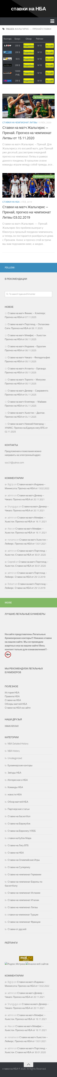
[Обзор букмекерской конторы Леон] (7, 45)
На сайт (49, 46)
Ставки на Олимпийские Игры (24, 860)
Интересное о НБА (18, 780)
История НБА (12, 692)
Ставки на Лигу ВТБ (18, 845)
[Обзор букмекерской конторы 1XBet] (7, 52)
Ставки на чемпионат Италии (23, 900)
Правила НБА (12, 696)
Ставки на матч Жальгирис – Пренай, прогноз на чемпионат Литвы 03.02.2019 (26, 212)
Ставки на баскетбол (19, 816)
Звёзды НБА (14, 772)
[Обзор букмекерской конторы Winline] (7, 73)
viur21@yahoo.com (14, 462)
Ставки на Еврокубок (19, 823)
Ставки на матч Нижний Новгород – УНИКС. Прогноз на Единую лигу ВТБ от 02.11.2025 (26, 427)
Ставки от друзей (17, 929)
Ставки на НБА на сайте (18, 707)
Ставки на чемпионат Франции (24, 922)
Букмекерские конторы (20, 765)
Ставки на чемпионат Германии (24, 874)
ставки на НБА (28, 9)
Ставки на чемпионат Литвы (19, 122)
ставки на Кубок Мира (19, 838)
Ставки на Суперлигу (19, 867)
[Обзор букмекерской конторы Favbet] (7, 80)
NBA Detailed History (18, 743)
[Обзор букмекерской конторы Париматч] (7, 58)
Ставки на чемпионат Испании (24, 892)
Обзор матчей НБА (18, 801)
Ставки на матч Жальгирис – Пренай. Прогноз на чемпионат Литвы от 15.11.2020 (26, 133)
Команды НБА (15, 787)
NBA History (14, 751)
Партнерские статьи (18, 809)
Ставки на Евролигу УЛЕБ (22, 830)
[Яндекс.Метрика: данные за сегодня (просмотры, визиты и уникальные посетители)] (15, 964)
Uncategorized (15, 758)
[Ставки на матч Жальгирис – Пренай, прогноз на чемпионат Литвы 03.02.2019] (28, 185)
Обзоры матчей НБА (16, 704)
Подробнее (28, 46)
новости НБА (15, 794)
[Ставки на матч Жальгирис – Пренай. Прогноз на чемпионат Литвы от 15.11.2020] (28, 106)
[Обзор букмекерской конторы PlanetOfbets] (7, 65)
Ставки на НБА (10, 202)
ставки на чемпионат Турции (23, 914)
